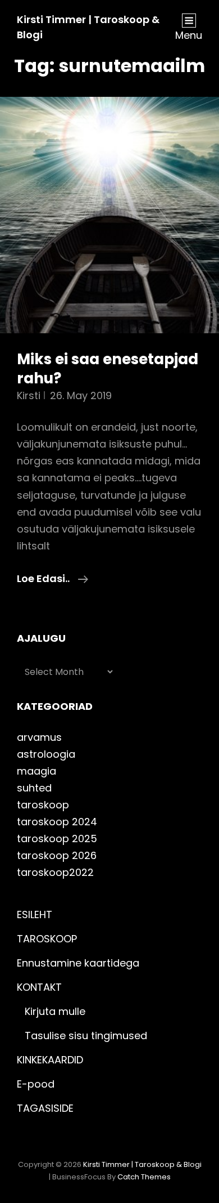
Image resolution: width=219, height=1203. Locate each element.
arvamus (39, 737)
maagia (36, 771)
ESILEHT (34, 914)
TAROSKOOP (47, 939)
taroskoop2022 (55, 872)
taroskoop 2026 (57, 855)
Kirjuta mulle (55, 1011)
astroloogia (46, 754)
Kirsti (28, 395)
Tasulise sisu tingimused (86, 1035)
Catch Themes (144, 1176)
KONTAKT (39, 987)
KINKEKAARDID (50, 1060)
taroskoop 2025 (57, 838)
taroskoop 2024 (57, 822)
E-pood (35, 1084)
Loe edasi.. (52, 579)
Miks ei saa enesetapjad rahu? (107, 368)
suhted (34, 788)
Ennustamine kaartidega (78, 963)
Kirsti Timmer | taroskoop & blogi (142, 1164)
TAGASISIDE (45, 1108)
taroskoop (43, 805)
